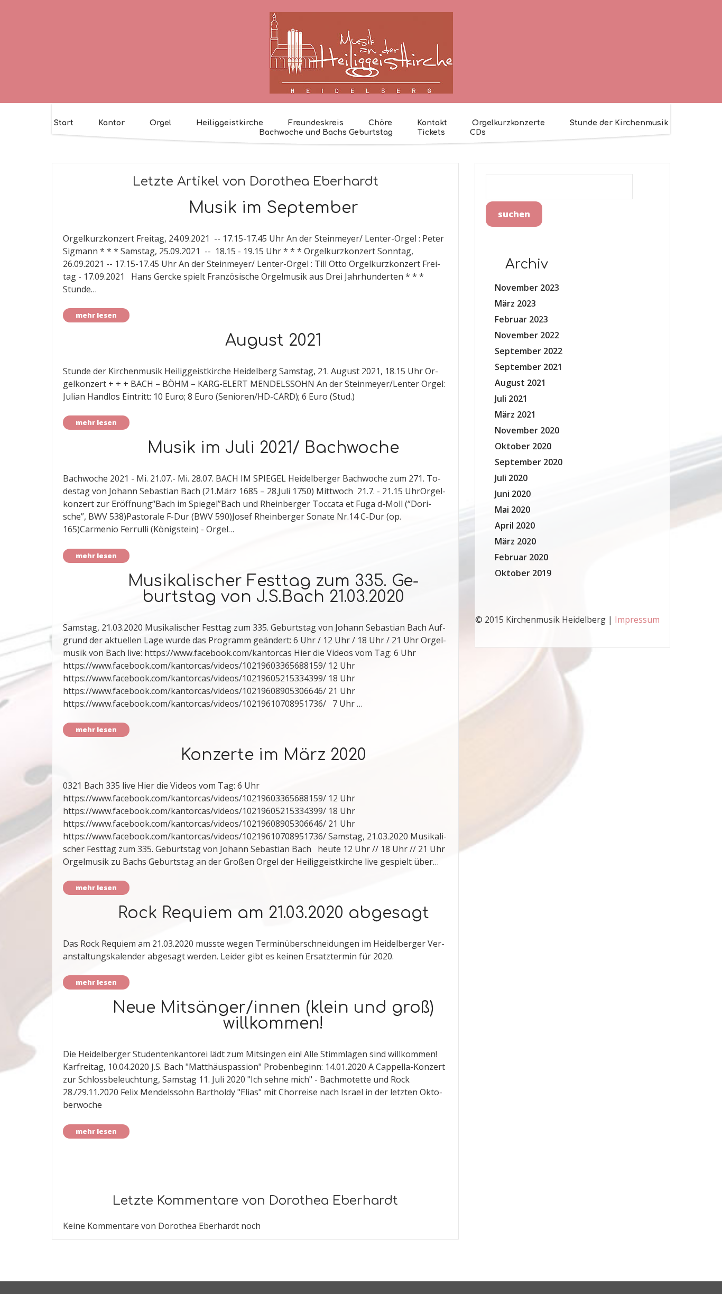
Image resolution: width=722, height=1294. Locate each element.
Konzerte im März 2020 (273, 755)
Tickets (431, 132)
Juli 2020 (511, 478)
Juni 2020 (513, 494)
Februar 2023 (521, 319)
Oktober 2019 (523, 573)
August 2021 (273, 340)
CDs (478, 132)
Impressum (637, 619)
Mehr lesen (96, 315)
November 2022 (527, 335)
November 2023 (527, 287)
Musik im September (273, 208)
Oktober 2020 (523, 446)
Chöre (380, 123)
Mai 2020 (512, 509)
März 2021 (515, 414)
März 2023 (515, 303)
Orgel (160, 123)
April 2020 (515, 525)
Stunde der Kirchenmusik (619, 123)
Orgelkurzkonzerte (508, 123)
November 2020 (527, 430)
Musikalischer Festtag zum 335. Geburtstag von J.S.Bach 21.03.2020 (273, 589)
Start (63, 123)
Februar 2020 (521, 557)
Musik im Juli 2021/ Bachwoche (273, 448)
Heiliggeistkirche (229, 123)
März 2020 (515, 541)
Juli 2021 (511, 398)
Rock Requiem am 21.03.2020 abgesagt (273, 913)
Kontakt (432, 123)
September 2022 (528, 351)
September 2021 (528, 367)
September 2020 (528, 462)
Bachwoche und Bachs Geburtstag (326, 132)
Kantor (111, 123)
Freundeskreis (316, 123)
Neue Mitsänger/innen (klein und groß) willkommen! (273, 1015)
